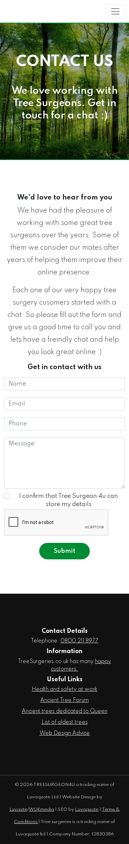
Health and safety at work (64, 689)
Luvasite (18, 809)
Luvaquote (86, 809)
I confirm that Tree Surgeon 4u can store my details (68, 500)
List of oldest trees (65, 722)
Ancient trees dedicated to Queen (64, 711)
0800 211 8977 (79, 641)
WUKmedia (41, 809)
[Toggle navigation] (115, 11)
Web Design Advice (65, 733)
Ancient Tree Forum (64, 700)
